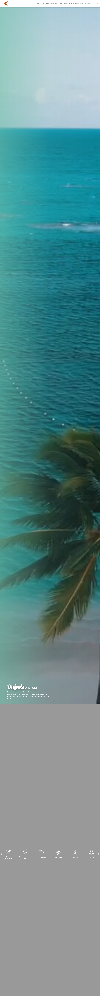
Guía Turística (45, 3)
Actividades (54, 3)
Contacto (76, 3)
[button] (2, 854)
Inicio (30, 3)
